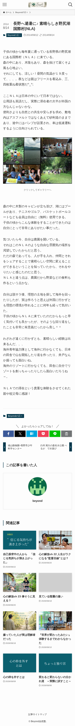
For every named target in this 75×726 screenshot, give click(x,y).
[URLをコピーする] (66, 434)
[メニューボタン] (4, 4)
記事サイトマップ (37, 714)
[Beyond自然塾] (37, 4)
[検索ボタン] (70, 4)
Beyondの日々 (14, 35)
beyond (37, 500)
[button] (8, 434)
